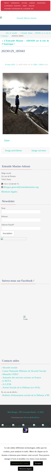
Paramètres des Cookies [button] (20, 463)
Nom (3, 206)
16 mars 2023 (10, 64)
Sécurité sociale (9, 365)
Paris (25, 6)
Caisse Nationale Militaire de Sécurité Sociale (24, 369)
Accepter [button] (38, 463)
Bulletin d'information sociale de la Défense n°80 (25, 393)
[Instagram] (27, 423)
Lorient (32, 3)
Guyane (24, 3)
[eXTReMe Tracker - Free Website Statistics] (25, 428)
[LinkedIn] (17, 423)
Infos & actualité (11, 33)
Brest (6, 3)
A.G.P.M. (7, 382)
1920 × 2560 (38, 64)
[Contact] (37, 423)
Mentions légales (9, 189)
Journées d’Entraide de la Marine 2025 (18, 8)
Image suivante (39, 148)
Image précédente (13, 148)
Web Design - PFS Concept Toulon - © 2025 (25, 410)
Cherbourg (15, 3)
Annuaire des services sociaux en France (21, 375)
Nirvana (27, 415)
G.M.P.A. (7, 379)
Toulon (31, 6)
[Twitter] (46, 423)
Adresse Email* (7, 223)
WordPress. (36, 415)
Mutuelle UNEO (10, 372)
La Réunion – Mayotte (12, 6)
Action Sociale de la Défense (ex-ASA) (21, 385)
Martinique (41, 3)
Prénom (4, 214)
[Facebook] (7, 423)
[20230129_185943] (25, 103)
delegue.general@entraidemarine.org (21, 185)
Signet (6, 139)
